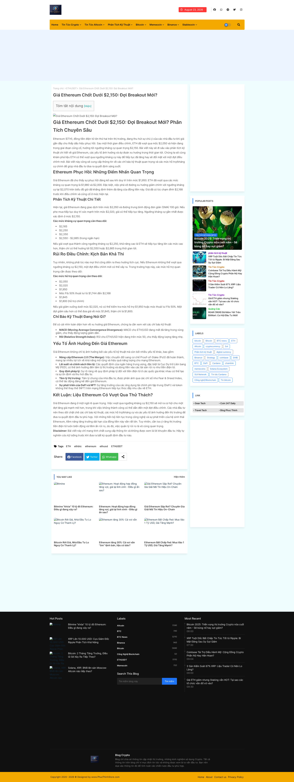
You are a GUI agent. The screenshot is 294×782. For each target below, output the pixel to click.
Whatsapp (111, 456)
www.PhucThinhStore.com (105, 777)
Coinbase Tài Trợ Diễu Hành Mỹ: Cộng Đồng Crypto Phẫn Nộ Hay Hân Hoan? (215, 654)
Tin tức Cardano (218, 374)
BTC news (222, 340)
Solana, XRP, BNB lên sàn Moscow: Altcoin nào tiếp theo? (87, 669)
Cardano (216, 363)
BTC (196, 363)
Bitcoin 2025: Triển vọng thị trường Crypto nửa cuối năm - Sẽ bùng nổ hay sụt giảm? (215, 626)
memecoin (147, 665)
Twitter (94, 456)
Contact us (220, 777)
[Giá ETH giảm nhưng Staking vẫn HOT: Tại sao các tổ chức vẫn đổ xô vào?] (199, 299)
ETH (68, 446)
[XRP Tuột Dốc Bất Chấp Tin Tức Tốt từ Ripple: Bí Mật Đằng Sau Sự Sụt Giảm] (199, 257)
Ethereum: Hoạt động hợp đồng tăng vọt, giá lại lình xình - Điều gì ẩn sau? (118, 509)
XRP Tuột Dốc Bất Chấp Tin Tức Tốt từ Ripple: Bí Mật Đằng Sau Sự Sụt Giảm (214, 640)
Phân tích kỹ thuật (119, 24)
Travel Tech (201, 410)
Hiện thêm (179, 476)
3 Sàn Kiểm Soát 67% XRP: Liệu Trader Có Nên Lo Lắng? (214, 668)
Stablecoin (188, 24)
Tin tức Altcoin (93, 24)
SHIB (235, 357)
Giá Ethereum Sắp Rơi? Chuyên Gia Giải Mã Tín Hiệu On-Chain (164, 508)
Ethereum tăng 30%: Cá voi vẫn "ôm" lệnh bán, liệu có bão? (117, 544)
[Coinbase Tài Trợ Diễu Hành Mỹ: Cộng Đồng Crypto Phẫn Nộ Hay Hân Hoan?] (199, 271)
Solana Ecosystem (218, 369)
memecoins (199, 369)
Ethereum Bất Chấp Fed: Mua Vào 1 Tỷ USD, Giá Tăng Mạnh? (164, 544)
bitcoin (197, 340)
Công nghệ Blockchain (205, 380)
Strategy (211, 357)
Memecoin (156, 24)
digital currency (223, 352)
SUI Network (200, 374)
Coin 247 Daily (227, 403)
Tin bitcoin (226, 380)
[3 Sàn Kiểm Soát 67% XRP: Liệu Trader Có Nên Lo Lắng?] (199, 285)
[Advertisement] (147, 56)
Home (54, 24)
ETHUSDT (71, 88)
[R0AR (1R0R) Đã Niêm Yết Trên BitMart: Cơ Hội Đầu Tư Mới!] (199, 313)
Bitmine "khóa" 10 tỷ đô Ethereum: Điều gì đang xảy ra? (73, 508)
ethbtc (78, 446)
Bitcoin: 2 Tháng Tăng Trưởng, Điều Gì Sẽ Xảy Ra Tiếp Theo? (88, 655)
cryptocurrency (213, 346)
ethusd (104, 446)
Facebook (76, 456)
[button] (238, 24)
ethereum (90, 446)
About (209, 777)
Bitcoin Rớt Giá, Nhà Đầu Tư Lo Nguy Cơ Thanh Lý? (71, 544)
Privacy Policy (236, 777)
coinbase (224, 357)
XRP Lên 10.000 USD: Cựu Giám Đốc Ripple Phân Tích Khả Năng (88, 640)
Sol (226, 346)
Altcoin (197, 346)
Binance (172, 24)
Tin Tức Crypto (70, 24)
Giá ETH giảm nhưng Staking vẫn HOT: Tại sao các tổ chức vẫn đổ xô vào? (215, 681)
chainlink (229, 363)
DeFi (205, 363)
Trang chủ (58, 88)
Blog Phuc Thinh (228, 410)
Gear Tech (200, 403)
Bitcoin (140, 24)
